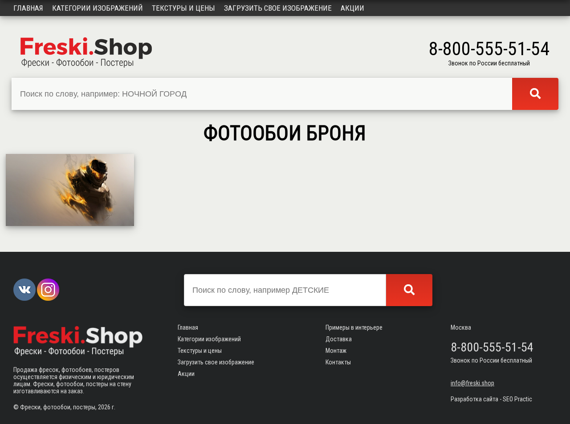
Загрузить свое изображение (278, 8)
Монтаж (336, 350)
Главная (28, 8)
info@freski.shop (472, 383)
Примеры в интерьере (354, 327)
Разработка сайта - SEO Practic (491, 399)
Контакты (338, 362)
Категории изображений (97, 8)
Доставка (339, 339)
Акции (352, 8)
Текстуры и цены (183, 8)
